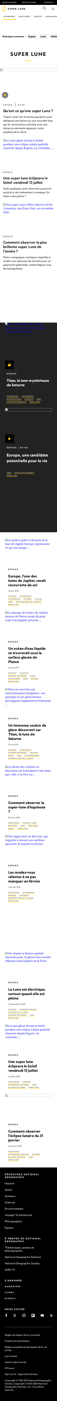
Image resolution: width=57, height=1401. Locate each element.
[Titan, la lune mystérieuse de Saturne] (28, 346)
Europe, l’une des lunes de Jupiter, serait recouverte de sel (27, 580)
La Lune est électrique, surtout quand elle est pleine (27, 993)
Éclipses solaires (16, 1087)
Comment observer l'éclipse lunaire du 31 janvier (25, 1135)
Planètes (29, 399)
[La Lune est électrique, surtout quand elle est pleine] (28, 965)
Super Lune (34, 401)
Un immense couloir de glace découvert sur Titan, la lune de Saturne (27, 732)
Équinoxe (12, 825)
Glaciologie (14, 678)
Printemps (33, 825)
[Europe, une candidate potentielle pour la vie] (28, 425)
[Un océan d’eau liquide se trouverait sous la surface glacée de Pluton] (28, 624)
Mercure (12, 895)
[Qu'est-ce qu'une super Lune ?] (5, 95)
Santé (38, 16)
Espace (31, 36)
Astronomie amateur (18, 1084)
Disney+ (49, 2)
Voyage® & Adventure (18, 1215)
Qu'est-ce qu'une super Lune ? (28, 111)
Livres (9, 1292)
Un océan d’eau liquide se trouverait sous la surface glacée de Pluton (27, 655)
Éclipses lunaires (16, 1157)
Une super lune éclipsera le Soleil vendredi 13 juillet (25, 180)
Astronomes (28, 396)
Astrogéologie (32, 755)
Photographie (13, 1221)
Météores (24, 895)
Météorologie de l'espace (28, 602)
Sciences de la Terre (18, 1012)
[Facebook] (7, 1316)
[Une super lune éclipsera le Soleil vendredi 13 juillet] (28, 1037)
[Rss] (52, 1316)
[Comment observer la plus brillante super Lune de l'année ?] (28, 217)
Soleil (11, 828)
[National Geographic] (4, 8)
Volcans (34, 752)
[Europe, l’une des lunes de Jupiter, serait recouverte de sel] (28, 552)
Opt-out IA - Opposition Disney (21, 1374)
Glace (32, 676)
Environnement (14, 1208)
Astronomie (13, 396)
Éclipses (36, 1154)
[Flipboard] (34, 1316)
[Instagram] (25, 1316)
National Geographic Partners (23, 1257)
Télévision (29, 2)
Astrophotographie (16, 401)
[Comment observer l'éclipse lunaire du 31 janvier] (28, 1107)
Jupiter (38, 599)
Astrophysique (14, 399)
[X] (15, 1316)
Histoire (24, 16)
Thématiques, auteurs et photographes (19, 1249)
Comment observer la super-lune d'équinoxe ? (26, 807)
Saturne (28, 599)
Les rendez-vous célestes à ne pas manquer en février (24, 876)
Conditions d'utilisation (17, 1341)
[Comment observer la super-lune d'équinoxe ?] (28, 778)
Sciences (9, 16)
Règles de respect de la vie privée (22, 1335)
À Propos (9, 1368)
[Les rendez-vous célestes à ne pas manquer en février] (28, 848)
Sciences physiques (17, 676)
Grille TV (10, 1269)
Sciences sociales (28, 1009)
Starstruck (13, 823)
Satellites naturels (24, 472)
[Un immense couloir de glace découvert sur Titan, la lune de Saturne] (28, 701)
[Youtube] (43, 1316)
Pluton (34, 678)
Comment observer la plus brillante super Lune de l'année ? (25, 246)
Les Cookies (11, 1356)
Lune (43, 36)
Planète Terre (30, 823)
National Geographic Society (22, 1263)
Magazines (10, 2)
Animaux (10, 1196)
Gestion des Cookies (15, 1362)
